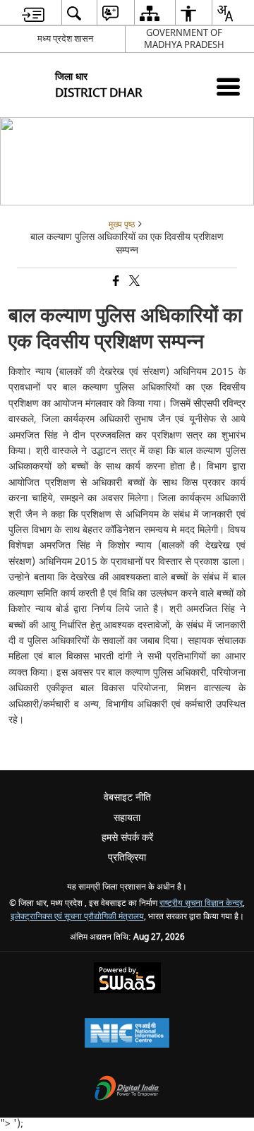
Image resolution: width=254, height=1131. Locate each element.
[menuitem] (33, 13)
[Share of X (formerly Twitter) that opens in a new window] (133, 282)
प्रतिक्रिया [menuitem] (127, 857)
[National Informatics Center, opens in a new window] (127, 1034)
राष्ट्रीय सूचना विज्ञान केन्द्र (201, 903)
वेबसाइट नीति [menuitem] (127, 797)
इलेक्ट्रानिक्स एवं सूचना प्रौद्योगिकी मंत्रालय (77, 917)
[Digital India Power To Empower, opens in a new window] (127, 1090)
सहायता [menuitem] (127, 817)
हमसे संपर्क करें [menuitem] (127, 837)
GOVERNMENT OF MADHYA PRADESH (184, 39)
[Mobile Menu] (228, 86)
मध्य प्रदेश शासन (65, 38)
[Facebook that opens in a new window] (115, 282)
